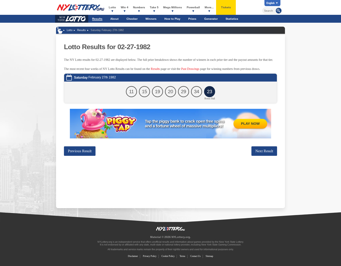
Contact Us (195, 256)
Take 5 (154, 7)
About (114, 18)
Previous (80, 151)
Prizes (192, 18)
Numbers (139, 7)
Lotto (112, 7)
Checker (132, 18)
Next (264, 151)
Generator (211, 18)
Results (97, 18)
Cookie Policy (168, 256)
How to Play (172, 18)
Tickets (226, 7)
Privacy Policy (149, 256)
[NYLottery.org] (80, 7)
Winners (150, 18)
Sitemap (209, 256)
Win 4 (124, 7)
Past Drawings (190, 68)
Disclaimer (133, 256)
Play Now (250, 124)
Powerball (193, 7)
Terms (182, 256)
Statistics (232, 18)
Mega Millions (172, 7)
